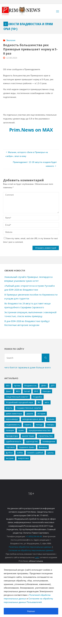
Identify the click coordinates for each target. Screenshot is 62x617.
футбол (9, 452)
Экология (10, 40)
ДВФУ (43, 385)
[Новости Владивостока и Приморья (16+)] (24, 11)
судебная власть (14, 441)
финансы (43, 447)
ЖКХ (18, 391)
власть (9, 407)
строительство (45, 436)
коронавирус (12, 419)
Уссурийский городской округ (19, 402)
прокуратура (12, 436)
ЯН (39, 402)
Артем (17, 385)
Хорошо (31, 611)
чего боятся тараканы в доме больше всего (27, 367)
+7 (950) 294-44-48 (34, 536)
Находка (47, 391)
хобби (20, 452)
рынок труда (28, 436)
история (41, 413)
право (21, 430)
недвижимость (13, 424)
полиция (10, 430)
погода (39, 424)
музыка (51, 419)
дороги (29, 413)
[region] (31, 590)
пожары (50, 424)
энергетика (23, 458)
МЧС (36, 391)
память (28, 424)
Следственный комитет (17, 396)
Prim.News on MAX (31, 130)
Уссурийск (37, 396)
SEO (8, 385)
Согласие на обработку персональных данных (31, 550)
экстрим (10, 458)
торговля (10, 447)
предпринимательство (40, 430)
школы (50, 452)
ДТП (52, 385)
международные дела (32, 419)
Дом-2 (8, 391)
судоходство (32, 441)
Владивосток (30, 385)
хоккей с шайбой (35, 452)
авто (47, 402)
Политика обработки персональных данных (30, 547)
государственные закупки (29, 407)
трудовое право (26, 447)
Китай (27, 391)
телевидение (48, 441)
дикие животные (14, 413)
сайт (37, 557)
